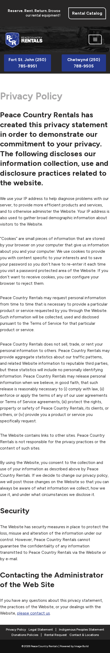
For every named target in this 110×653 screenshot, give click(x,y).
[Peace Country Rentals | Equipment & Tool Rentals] (24, 39)
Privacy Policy (16, 629)
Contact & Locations (84, 635)
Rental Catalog (87, 13)
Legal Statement (41, 629)
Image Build (81, 646)
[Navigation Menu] (95, 39)
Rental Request (55, 635)
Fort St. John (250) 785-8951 (27, 63)
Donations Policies (24, 635)
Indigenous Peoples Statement (81, 629)
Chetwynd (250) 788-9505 (83, 63)
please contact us (33, 613)
